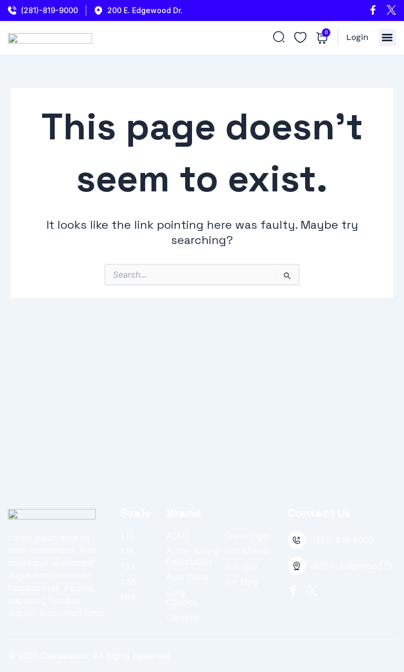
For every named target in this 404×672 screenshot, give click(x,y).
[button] (387, 37)
